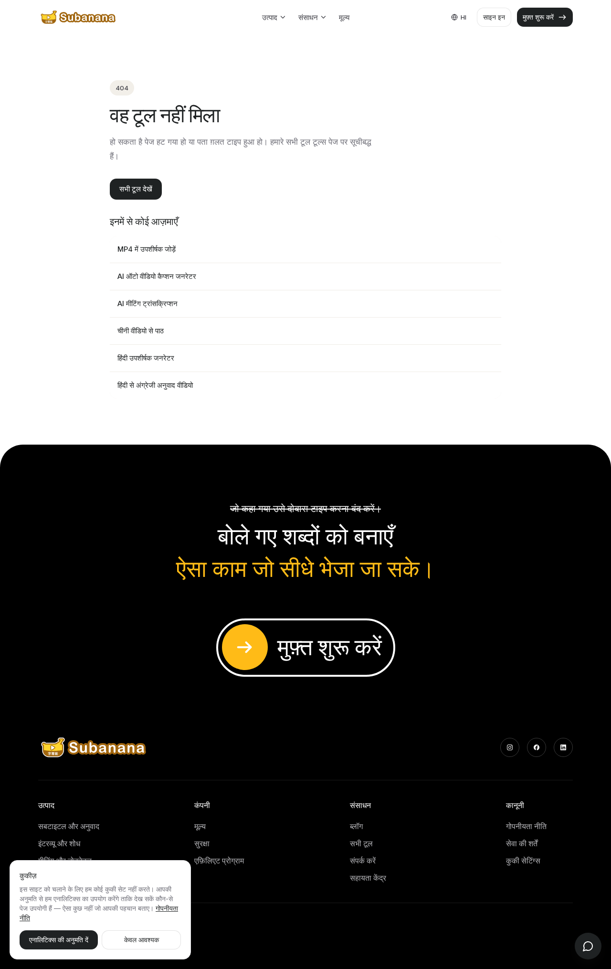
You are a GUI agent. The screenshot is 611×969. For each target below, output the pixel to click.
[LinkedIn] (563, 747)
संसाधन (308, 17)
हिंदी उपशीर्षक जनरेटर (145, 357)
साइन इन (494, 17)
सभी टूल (361, 843)
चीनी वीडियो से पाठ (140, 330)
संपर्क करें (363, 860)
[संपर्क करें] (588, 946)
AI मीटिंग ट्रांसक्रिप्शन (147, 303)
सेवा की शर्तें (521, 843)
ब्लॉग (356, 826)
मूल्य (344, 17)
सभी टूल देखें (135, 188)
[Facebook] (536, 747)
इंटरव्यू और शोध (59, 843)
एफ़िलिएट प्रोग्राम (219, 860)
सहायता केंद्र (368, 878)
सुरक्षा (202, 843)
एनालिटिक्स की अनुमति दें (58, 940)
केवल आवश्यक (141, 940)
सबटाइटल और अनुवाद (68, 826)
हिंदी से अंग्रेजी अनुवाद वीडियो (155, 385)
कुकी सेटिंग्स (523, 860)
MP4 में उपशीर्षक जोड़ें (146, 249)
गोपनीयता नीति (526, 826)
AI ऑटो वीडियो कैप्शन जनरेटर (156, 276)
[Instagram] (509, 747)
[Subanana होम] (78, 17)
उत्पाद (269, 17)
